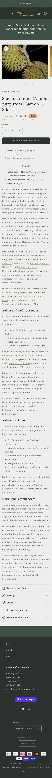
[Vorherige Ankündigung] (5, 4)
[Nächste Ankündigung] (46, 4)
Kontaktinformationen (26, 772)
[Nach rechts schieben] (32, 84)
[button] (6, 13)
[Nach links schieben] (19, 84)
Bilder (8, 657)
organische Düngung (19, 363)
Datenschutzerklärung (34, 767)
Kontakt (9, 650)
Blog (8, 644)
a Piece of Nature (24, 764)
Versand (14, 120)
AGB (47, 767)
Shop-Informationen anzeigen (19, 158)
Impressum (41, 772)
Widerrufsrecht (17, 767)
